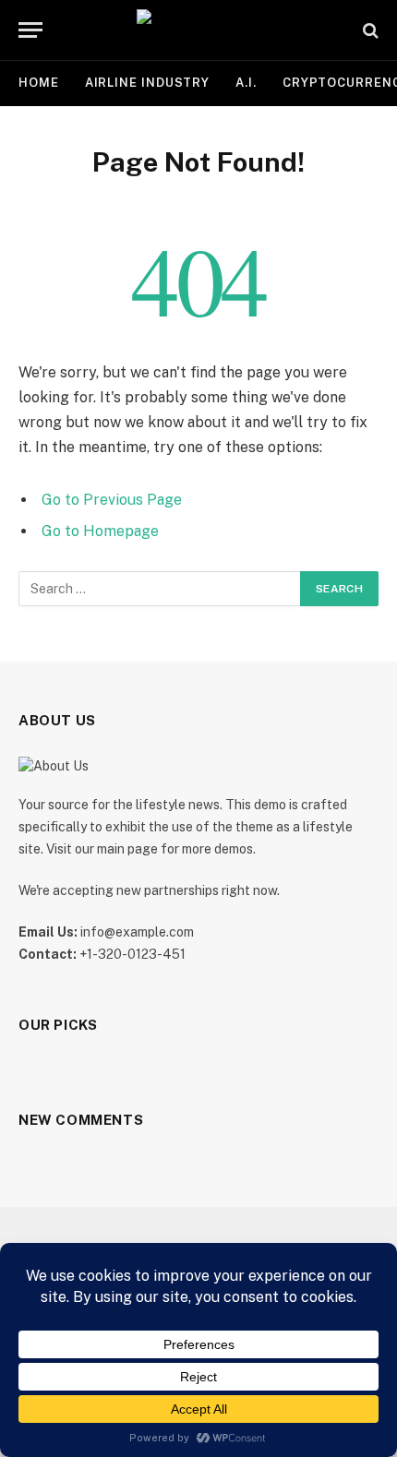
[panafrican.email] (199, 30)
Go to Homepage (100, 531)
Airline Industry (148, 83)
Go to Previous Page (112, 499)
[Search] (369, 30)
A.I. (246, 83)
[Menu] (30, 30)
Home (38, 83)
